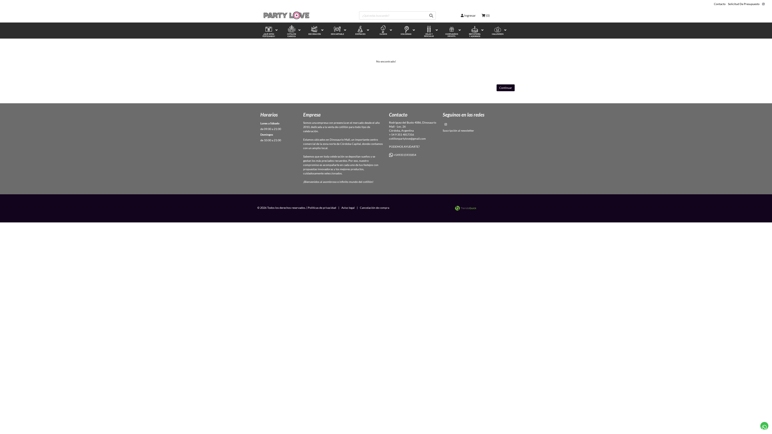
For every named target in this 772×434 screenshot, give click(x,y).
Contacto (720, 4)
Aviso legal (348, 207)
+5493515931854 (404, 155)
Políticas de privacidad (322, 207)
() (487, 15)
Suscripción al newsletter (458, 130)
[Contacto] (764, 426)
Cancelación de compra (374, 207)
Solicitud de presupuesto (744, 4)
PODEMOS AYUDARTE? (404, 146)
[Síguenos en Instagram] (763, 4)
